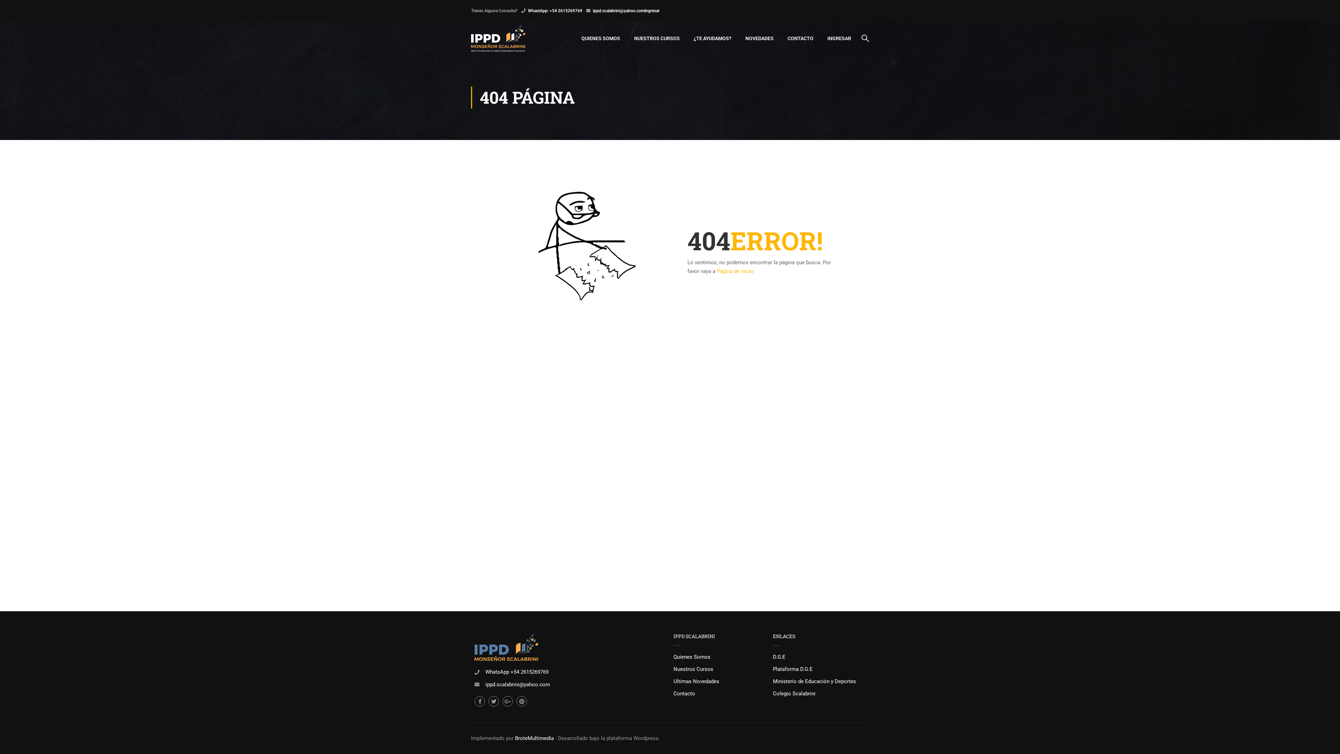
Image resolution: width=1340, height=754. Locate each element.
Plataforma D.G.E (793, 669)
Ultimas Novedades (696, 681)
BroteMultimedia (534, 738)
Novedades (759, 38)
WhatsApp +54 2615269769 (517, 672)
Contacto (800, 38)
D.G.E (779, 657)
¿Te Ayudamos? (712, 38)
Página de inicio (735, 271)
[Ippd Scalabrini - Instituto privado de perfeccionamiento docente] (498, 38)
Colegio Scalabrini (794, 693)
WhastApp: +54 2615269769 (555, 10)
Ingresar (652, 10)
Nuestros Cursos (657, 38)
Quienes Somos (600, 38)
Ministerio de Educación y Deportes (814, 681)
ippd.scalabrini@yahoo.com (619, 10)
